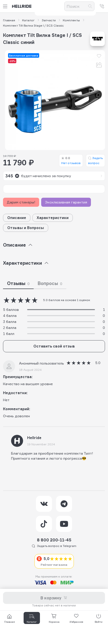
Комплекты (71, 20)
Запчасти (49, 20)
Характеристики (53, 218)
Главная (9, 20)
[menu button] (6, 6)
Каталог (28, 20)
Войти (98, 621)
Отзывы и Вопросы (25, 228)
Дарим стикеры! (21, 202)
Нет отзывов (71, 160)
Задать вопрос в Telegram (56, 546)
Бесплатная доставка (23, 55)
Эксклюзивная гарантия (66, 202)
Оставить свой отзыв (54, 346)
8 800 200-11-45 (54, 540)
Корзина (54, 621)
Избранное (76, 621)
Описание (16, 218)
